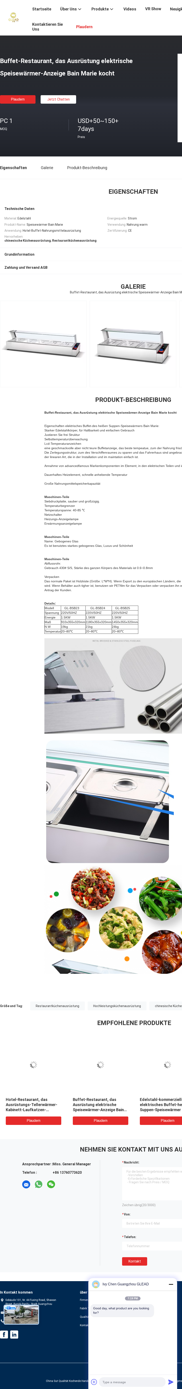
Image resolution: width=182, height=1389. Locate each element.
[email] (26, 1184)
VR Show (153, 8)
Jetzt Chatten (58, 99)
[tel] (63, 1184)
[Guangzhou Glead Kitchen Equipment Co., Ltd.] (13, 17)
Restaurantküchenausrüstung (57, 1006)
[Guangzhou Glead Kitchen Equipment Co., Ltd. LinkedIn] (14, 1335)
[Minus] (171, 1284)
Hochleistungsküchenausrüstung (117, 1006)
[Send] (170, 1382)
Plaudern (18, 99)
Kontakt (134, 1261)
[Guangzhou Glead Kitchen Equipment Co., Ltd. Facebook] (4, 1335)
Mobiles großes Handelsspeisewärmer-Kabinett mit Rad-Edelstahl (98, 1104)
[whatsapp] (39, 1184)
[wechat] (51, 1184)
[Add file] (94, 1382)
